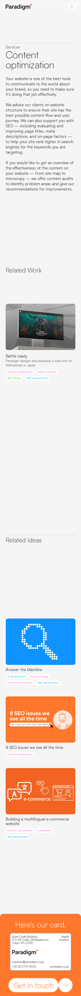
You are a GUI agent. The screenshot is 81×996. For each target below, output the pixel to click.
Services (13, 46)
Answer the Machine (24, 669)
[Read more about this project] (40, 327)
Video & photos (46, 371)
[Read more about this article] (40, 642)
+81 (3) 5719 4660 (24, 966)
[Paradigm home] (19, 7)
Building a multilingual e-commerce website (37, 821)
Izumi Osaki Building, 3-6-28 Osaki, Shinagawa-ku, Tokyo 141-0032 (30, 940)
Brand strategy (39, 676)
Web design (14, 378)
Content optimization (20, 371)
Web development (37, 378)
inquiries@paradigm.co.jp (28, 962)
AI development (16, 676)
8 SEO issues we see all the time (34, 747)
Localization (44, 830)
